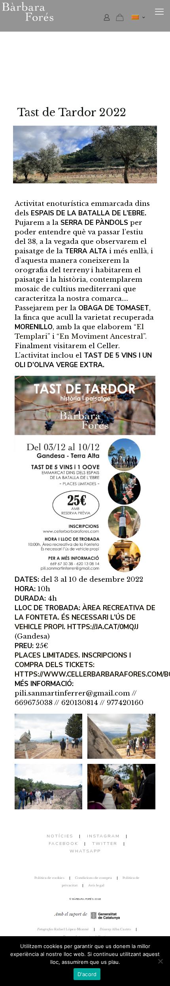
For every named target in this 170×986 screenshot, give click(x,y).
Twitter (104, 843)
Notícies (60, 836)
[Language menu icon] (138, 18)
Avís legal (96, 885)
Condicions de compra (93, 878)
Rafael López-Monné (63, 929)
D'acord (87, 974)
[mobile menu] (159, 12)
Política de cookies (49, 878)
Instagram (103, 836)
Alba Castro (115, 929)
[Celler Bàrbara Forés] (47, 12)
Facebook (63, 843)
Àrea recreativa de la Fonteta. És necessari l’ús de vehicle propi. (85, 617)
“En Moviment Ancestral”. (102, 336)
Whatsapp (85, 851)
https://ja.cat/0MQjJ (102, 627)
